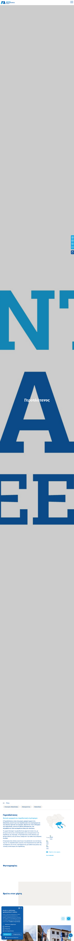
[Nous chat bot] (70, 936)
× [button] (21, 908)
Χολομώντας (26, 807)
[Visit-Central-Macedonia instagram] (72, 240)
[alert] (12, 923)
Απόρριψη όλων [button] (17, 934)
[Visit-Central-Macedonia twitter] (72, 243)
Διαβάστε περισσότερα (14, 921)
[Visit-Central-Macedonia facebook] (72, 237)
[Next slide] (68, 918)
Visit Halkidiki (50, 855)
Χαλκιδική (37, 807)
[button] (12, 937)
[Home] (8, 2)
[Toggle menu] (71, 2)
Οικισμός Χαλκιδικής (11, 807)
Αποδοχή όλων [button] (7, 934)
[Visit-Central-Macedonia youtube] (72, 247)
